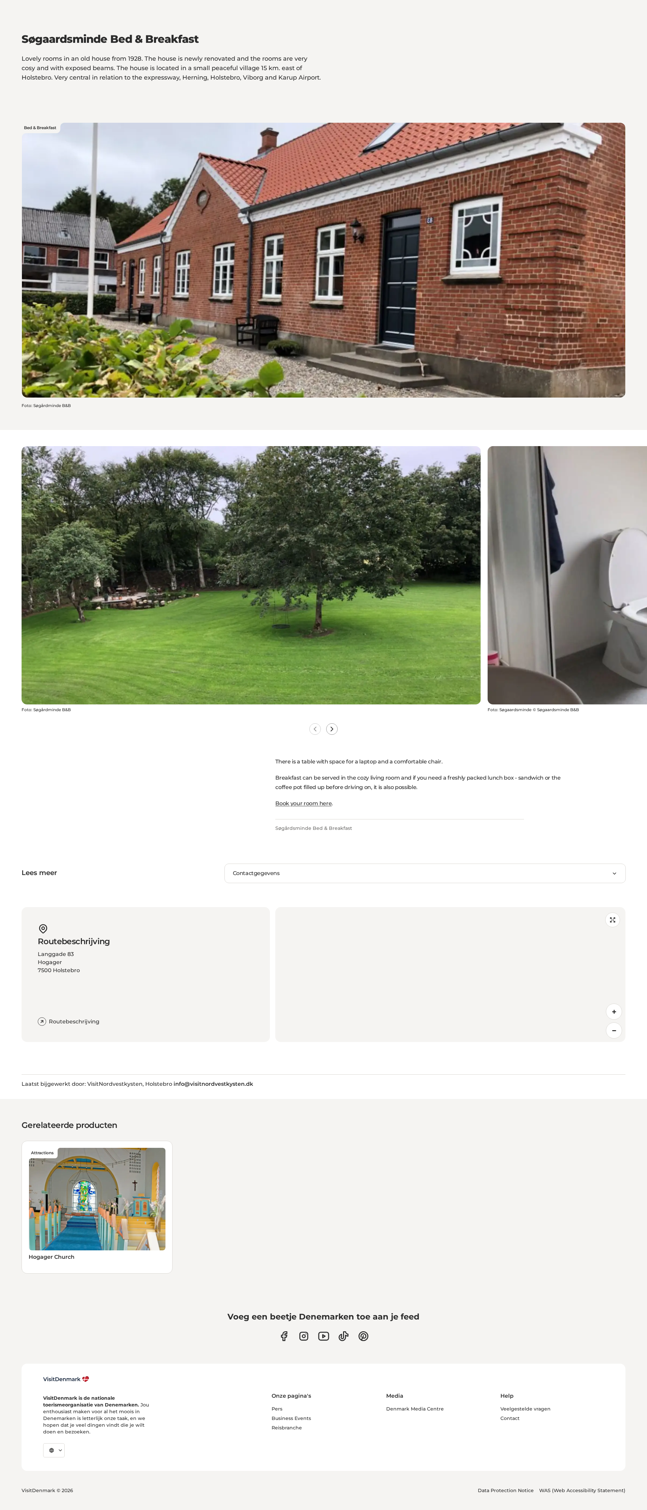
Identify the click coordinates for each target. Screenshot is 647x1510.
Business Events (291, 1418)
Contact (510, 1418)
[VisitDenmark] (66, 1379)
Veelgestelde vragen (525, 1409)
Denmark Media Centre (415, 1409)
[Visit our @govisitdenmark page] (343, 1336)
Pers (277, 1409)
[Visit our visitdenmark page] (324, 1336)
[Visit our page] (304, 1336)
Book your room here (303, 803)
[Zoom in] (614, 1012)
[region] (450, 974)
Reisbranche (287, 1428)
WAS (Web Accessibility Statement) (582, 1490)
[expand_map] (612, 919)
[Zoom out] (614, 1030)
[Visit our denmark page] (284, 1336)
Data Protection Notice (506, 1490)
